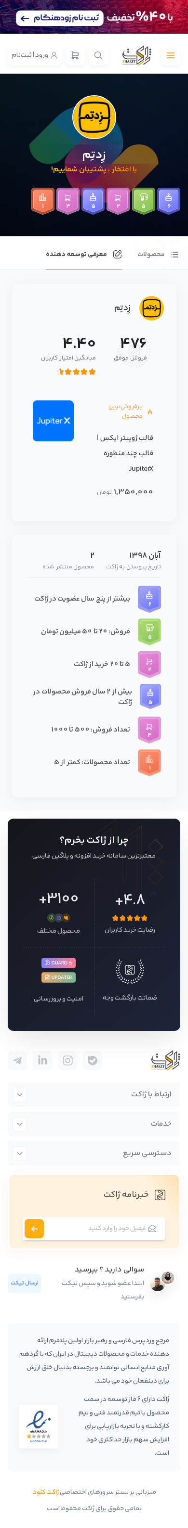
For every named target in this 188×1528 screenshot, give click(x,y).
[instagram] (67, 1060)
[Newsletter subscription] (34, 1228)
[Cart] (75, 55)
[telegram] (92, 1060)
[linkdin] (42, 1060)
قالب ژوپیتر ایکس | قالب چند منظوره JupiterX (124, 454)
